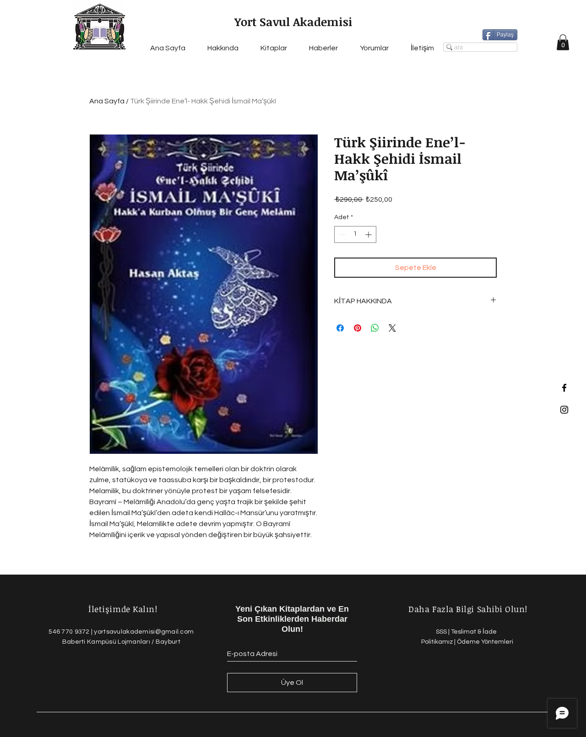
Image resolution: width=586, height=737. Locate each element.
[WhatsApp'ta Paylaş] (374, 328)
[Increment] (369, 234)
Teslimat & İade (474, 632)
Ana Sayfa (107, 101)
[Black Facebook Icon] (564, 387)
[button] (563, 42)
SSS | (443, 632)
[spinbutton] (355, 234)
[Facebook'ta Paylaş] (340, 328)
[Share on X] (392, 328)
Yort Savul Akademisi (293, 21)
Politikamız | (439, 642)
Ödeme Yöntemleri (485, 642)
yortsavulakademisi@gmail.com (144, 632)
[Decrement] (341, 234)
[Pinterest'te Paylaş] (357, 328)
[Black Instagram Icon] (564, 409)
